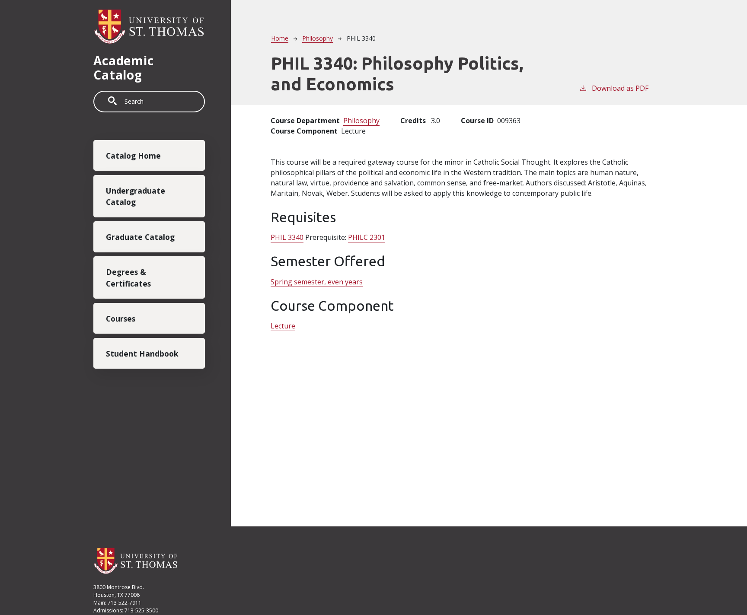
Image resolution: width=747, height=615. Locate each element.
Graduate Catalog (140, 237)
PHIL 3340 (287, 237)
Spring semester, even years (317, 282)
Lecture (283, 326)
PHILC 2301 (366, 237)
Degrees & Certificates (128, 277)
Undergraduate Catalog (135, 196)
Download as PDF (620, 88)
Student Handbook (142, 353)
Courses (120, 318)
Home (279, 38)
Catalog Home (133, 155)
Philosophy (317, 38)
